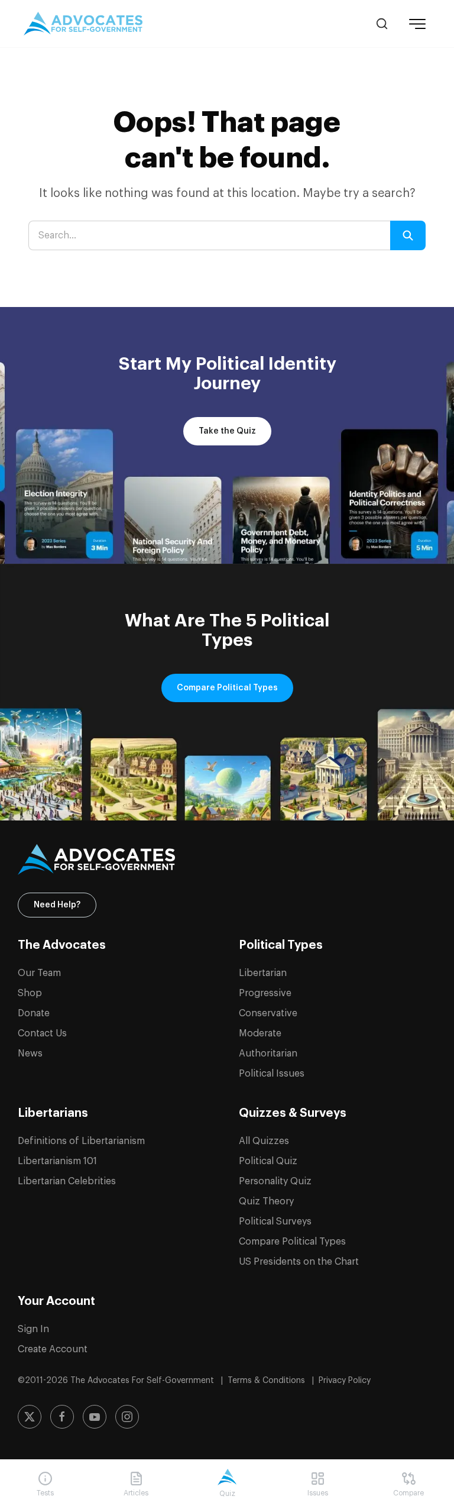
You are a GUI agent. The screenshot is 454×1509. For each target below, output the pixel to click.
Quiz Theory (266, 1201)
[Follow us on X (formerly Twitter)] (29, 1417)
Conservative (268, 1013)
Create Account (52, 1349)
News (30, 1053)
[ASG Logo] (227, 859)
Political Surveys (275, 1221)
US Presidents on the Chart (299, 1261)
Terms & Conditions (267, 1380)
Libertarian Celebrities (67, 1181)
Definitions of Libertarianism (81, 1141)
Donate (34, 1013)
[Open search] (382, 24)
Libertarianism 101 (57, 1161)
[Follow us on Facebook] (62, 1417)
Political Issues (271, 1073)
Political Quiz (268, 1161)
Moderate (260, 1033)
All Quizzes (264, 1141)
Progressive (265, 993)
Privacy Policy (345, 1380)
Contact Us (42, 1033)
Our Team (39, 973)
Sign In (33, 1329)
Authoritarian (268, 1053)
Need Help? (57, 905)
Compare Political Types (227, 688)
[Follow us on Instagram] (127, 1417)
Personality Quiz (275, 1181)
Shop (30, 993)
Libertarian (263, 973)
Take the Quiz (227, 431)
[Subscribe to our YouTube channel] (94, 1417)
